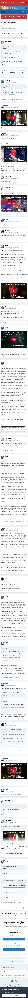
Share (14, 958)
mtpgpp (7, 80)
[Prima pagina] (2, 33)
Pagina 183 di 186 (15, 34)
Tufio (18, 46)
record (12, 494)
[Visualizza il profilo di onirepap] (2, 188)
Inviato (11, 42)
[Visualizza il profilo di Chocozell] (2, 42)
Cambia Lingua (8, 985)
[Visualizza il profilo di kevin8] (2, 231)
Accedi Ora (14, 949)
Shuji (18, 729)
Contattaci (19, 986)
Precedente (7, 33)
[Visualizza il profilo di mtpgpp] (2, 81)
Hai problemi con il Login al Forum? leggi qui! (13, 2)
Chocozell (8, 41)
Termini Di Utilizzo (9, 992)
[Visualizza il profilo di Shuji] (2, 106)
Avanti (22, 33)
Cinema (13, 28)
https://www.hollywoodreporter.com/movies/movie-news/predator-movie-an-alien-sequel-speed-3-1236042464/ (13, 427)
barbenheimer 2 (16, 465)
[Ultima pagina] (26, 33)
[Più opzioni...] (25, 42)
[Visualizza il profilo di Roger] (2, 246)
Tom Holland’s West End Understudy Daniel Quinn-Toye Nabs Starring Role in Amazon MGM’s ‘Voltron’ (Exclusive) (13, 313)
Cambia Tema (17, 985)
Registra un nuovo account (14, 939)
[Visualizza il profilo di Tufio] (2, 579)
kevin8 (7, 230)
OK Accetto (14, 995)
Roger (7, 245)
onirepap (7, 187)
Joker (3, 26)
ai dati (6, 254)
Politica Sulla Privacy (11, 986)
